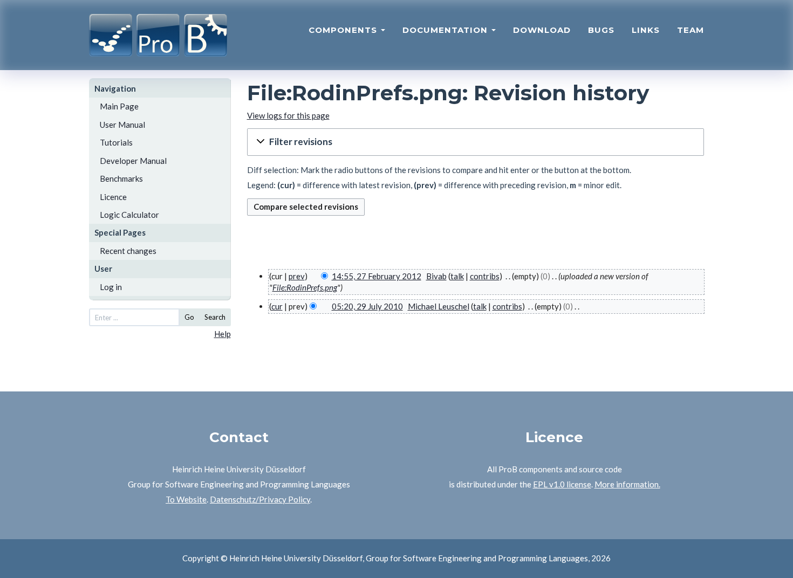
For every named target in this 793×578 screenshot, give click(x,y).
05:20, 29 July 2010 (367, 306)
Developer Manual (133, 161)
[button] (475, 142)
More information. (627, 484)
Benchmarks (121, 178)
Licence (113, 197)
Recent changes (128, 251)
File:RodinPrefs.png (304, 287)
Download (542, 30)
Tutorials (116, 142)
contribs (485, 276)
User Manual (122, 124)
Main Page (119, 106)
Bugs (601, 30)
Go (189, 317)
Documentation (446, 30)
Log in (111, 287)
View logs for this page (288, 115)
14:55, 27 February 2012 (376, 276)
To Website (186, 499)
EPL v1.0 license (562, 484)
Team (690, 30)
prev (297, 276)
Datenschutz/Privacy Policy (260, 499)
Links (646, 30)
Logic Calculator (129, 214)
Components (344, 30)
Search (214, 317)
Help (222, 334)
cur (277, 306)
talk (457, 276)
